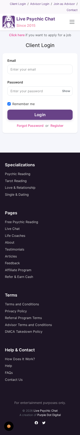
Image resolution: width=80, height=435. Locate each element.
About (9, 242)
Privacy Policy (16, 311)
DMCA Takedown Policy (23, 331)
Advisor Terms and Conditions (28, 325)
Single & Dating (17, 194)
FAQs (9, 373)
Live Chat (12, 229)
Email (11, 60)
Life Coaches (15, 236)
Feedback (12, 263)
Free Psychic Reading (21, 222)
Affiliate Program (18, 270)
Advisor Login (39, 4)
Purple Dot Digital (49, 415)
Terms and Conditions (22, 304)
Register (56, 126)
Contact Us (14, 380)
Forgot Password (30, 126)
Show (66, 91)
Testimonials (14, 249)
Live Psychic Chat (46, 410)
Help (8, 366)
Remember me (23, 104)
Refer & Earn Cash (19, 277)
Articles (11, 256)
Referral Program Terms (23, 318)
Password (15, 82)
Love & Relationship (20, 187)
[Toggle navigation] (72, 22)
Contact (72, 10)
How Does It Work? (20, 359)
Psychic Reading (17, 174)
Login (40, 114)
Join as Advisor (64, 4)
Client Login (18, 4)
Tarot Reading (16, 181)
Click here (17, 35)
